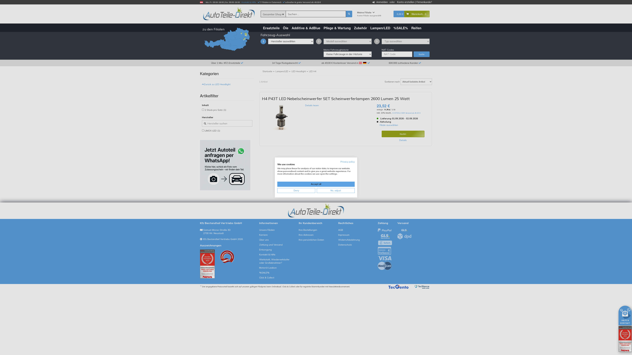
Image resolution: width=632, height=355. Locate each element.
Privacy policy (348, 161)
